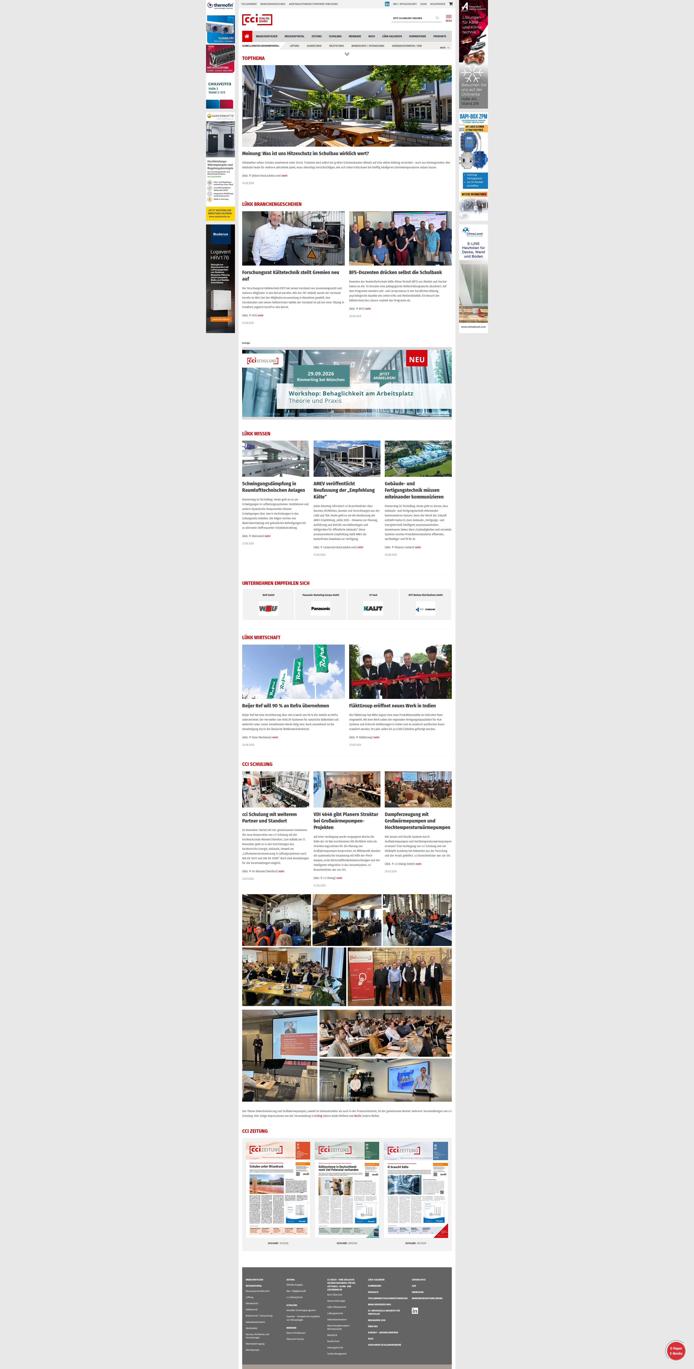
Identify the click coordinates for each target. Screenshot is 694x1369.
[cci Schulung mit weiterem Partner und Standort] (275, 773)
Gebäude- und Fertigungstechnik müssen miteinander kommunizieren (414, 490)
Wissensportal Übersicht (257, 1291)
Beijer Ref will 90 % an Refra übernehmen (285, 706)
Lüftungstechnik (335, 1313)
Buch (372, 36)
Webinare (355, 36)
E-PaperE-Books (676, 1351)
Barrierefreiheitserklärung (427, 1298)
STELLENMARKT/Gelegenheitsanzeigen (388, 1298)
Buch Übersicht (334, 1294)
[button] (451, 4)
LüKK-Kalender (392, 36)
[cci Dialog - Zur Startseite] (257, 19)
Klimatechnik (314, 45)
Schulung (335, 36)
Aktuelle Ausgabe (294, 1284)
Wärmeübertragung (255, 1343)
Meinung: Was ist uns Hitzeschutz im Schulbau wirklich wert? (305, 153)
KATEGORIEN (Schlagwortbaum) (384, 1344)
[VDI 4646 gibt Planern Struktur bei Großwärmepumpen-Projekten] (347, 773)
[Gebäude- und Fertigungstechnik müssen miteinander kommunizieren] (418, 443)
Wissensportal (294, 36)
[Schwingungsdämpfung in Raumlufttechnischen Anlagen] (275, 443)
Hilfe (370, 1338)
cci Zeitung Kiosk (294, 1297)
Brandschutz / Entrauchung (368, 45)
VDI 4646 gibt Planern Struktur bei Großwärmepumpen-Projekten (346, 820)
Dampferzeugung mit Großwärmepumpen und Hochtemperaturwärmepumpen (417, 820)
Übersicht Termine (295, 1339)
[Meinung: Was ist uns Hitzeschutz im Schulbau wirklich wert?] (347, 67)
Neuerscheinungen (336, 1300)
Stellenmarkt (249, 4)
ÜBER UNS (373, 1326)
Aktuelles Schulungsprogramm (301, 1310)
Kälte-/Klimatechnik (336, 1307)
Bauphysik (332, 1335)
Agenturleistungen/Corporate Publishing (313, 4)
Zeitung (317, 36)
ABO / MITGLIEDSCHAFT (405, 4)
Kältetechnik (336, 45)
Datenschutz (419, 1279)
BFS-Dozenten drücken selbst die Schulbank (395, 272)
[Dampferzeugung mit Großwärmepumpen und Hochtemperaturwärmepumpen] (418, 773)
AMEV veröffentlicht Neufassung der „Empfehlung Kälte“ (344, 490)
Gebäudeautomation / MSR (407, 45)
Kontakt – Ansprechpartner (383, 1332)
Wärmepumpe (252, 1350)
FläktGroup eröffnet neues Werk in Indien (392, 706)
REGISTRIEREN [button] (437, 4)
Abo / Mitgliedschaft (296, 1291)
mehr (285, 175)
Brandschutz (333, 1341)
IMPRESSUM (417, 1292)
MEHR (442, 47)
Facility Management (336, 1353)
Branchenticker (266, 36)
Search (437, 18)
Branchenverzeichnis (272, 4)
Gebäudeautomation (255, 1322)
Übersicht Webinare (295, 1333)
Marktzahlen (251, 1328)
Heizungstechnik (335, 1347)
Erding (318, 1116)
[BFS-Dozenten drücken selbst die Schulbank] (400, 213)
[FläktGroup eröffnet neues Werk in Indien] (400, 647)
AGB (414, 1285)
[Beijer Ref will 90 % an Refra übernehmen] (293, 647)
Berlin (357, 1116)
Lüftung (294, 45)
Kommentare (417, 36)
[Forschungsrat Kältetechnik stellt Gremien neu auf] (293, 213)
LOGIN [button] (423, 4)
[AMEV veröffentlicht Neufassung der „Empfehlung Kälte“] (347, 443)
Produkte (439, 36)
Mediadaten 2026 (376, 1320)
